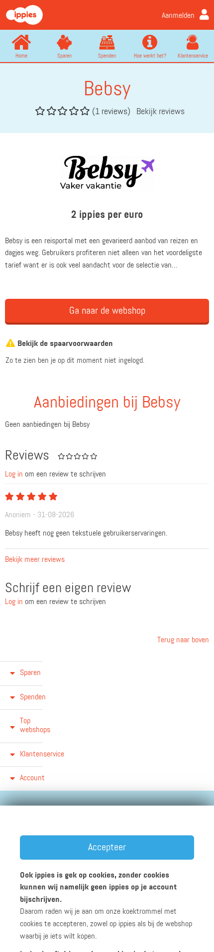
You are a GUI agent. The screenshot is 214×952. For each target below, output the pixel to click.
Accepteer (107, 847)
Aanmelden (178, 16)
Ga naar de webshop (107, 311)
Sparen (64, 56)
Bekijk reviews (160, 111)
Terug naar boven (182, 640)
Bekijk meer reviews (35, 560)
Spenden (107, 56)
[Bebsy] (107, 173)
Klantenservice (193, 56)
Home (21, 56)
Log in (14, 474)
